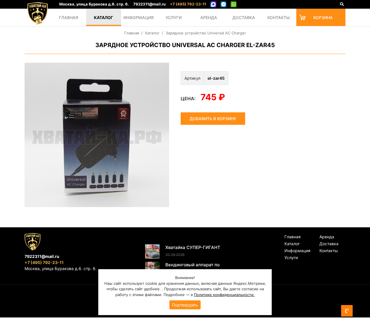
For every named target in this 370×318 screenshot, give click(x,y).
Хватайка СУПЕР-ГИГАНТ (192, 247)
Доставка (243, 17)
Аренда (208, 17)
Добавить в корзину (213, 118)
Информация (138, 17)
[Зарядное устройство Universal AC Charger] (97, 135)
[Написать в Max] (213, 4)
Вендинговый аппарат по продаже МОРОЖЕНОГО (192, 268)
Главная (68, 17)
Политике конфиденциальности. (224, 294)
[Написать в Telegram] (223, 4)
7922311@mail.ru (149, 4)
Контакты (278, 17)
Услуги (174, 17)
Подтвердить (185, 304)
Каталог (103, 17)
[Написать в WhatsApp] (233, 4)
